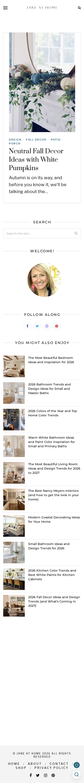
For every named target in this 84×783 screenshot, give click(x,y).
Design (15, 139)
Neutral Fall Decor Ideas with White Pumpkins (36, 159)
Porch (15, 143)
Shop (21, 768)
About (35, 763)
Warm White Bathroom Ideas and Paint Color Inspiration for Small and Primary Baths (51, 442)
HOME (14, 763)
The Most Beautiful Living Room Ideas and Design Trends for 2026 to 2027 (54, 468)
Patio (56, 139)
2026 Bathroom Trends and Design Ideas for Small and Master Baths (49, 388)
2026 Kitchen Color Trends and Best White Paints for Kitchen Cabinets (52, 575)
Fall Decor (36, 139)
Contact (59, 763)
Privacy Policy (51, 768)
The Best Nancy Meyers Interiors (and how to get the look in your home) (53, 495)
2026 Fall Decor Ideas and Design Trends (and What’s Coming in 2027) (54, 601)
